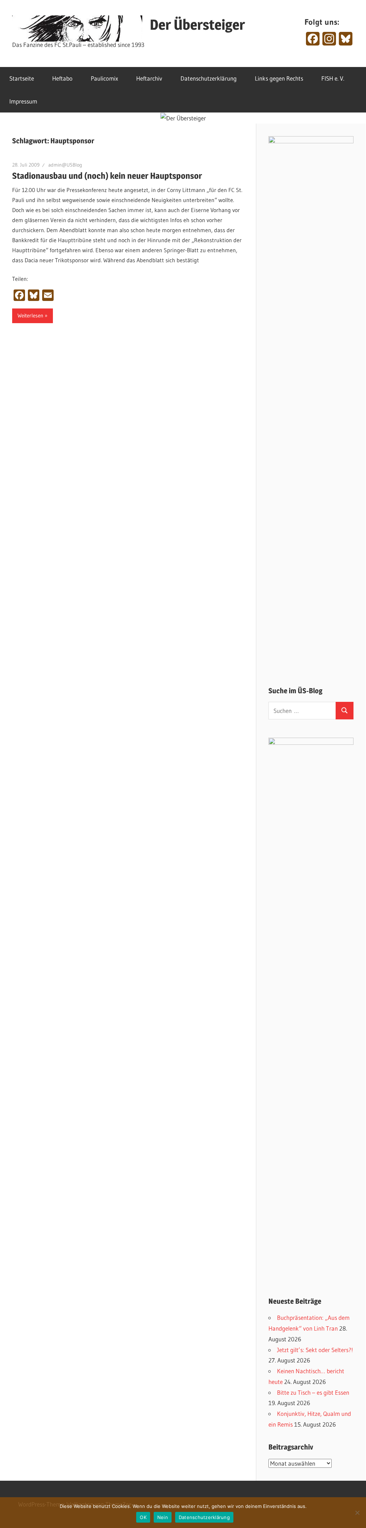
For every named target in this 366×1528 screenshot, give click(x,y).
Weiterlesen (30, 315)
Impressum (23, 101)
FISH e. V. (332, 78)
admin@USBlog (65, 165)
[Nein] (357, 1512)
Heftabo (62, 78)
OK (143, 1517)
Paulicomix (104, 78)
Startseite (21, 78)
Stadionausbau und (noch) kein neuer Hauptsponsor (107, 176)
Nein (162, 1517)
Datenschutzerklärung (208, 78)
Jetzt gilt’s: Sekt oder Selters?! (315, 1350)
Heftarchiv (149, 78)
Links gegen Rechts (279, 78)
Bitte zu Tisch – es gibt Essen (313, 1392)
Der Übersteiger (197, 24)
